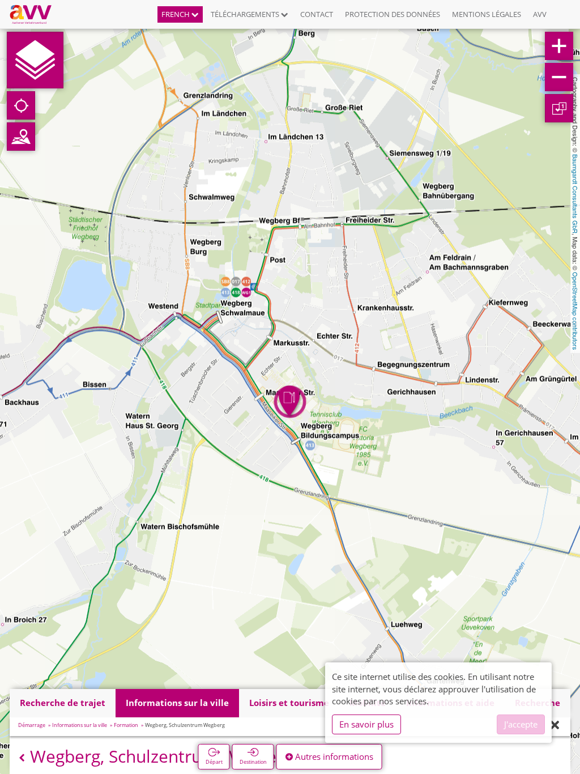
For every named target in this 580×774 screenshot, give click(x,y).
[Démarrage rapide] (35, 60)
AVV (540, 14)
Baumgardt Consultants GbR (575, 193)
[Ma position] (21, 105)
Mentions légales (486, 14)
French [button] (176, 14)
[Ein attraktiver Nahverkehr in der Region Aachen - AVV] (35, 14)
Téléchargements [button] (246, 14)
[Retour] (21, 757)
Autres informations (333, 756)
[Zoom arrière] (559, 77)
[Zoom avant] (559, 46)
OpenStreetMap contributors (575, 311)
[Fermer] (555, 725)
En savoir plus (366, 724)
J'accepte (521, 724)
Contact (316, 14)
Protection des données (392, 14)
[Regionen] (21, 136)
